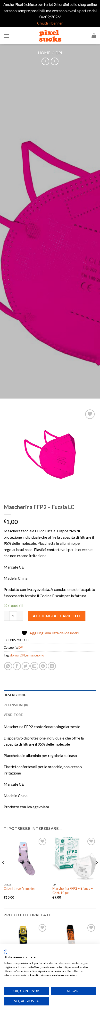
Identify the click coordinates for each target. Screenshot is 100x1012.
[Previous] (3, 872)
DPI (59, 52)
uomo (40, 655)
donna (14, 655)
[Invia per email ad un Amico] (34, 666)
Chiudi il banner (50, 23)
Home (44, 52)
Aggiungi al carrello (57, 615)
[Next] (96, 872)
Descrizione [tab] (15, 695)
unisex (30, 655)
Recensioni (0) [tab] (16, 705)
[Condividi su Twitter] (26, 666)
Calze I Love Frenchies (19, 889)
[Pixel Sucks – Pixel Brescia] (50, 36)
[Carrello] (94, 35)
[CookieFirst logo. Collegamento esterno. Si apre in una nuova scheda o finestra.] (5, 952)
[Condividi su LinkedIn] (52, 666)
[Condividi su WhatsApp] (8, 666)
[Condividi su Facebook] (17, 666)
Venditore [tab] (13, 715)
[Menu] (6, 36)
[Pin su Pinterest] (43, 666)
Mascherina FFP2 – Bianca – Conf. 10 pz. (72, 890)
